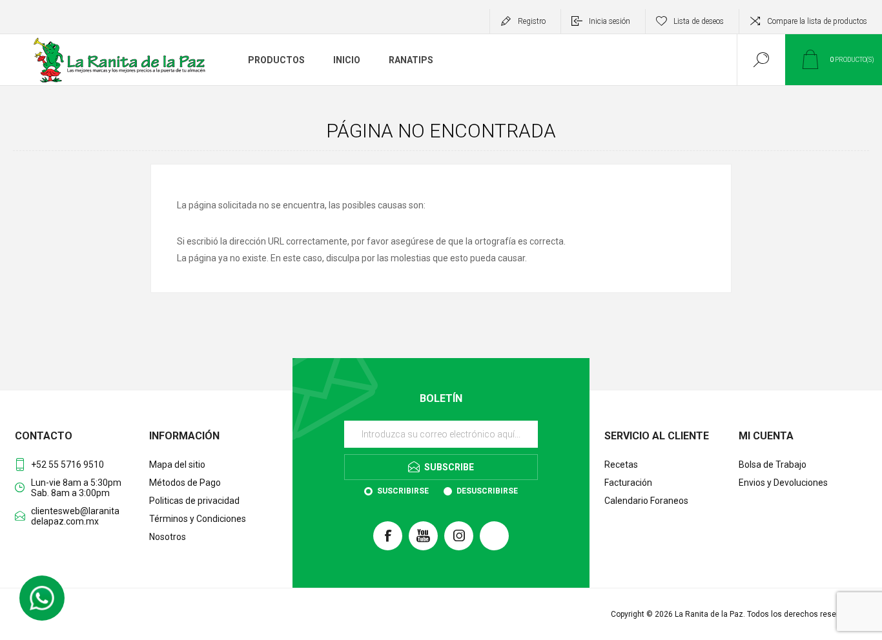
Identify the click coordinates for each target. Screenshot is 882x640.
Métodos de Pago (185, 482)
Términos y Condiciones (197, 519)
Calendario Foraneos (646, 500)
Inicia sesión (609, 21)
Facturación (628, 482)
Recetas (621, 464)
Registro (532, 21)
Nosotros (167, 537)
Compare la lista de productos (817, 21)
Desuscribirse (487, 490)
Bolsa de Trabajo (772, 464)
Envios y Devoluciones (783, 482)
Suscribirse (403, 490)
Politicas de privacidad (194, 500)
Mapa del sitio (177, 464)
